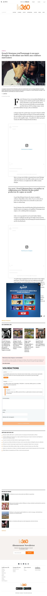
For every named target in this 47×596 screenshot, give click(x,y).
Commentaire (6, 398)
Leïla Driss (5, 93)
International (29, 12)
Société (24, 12)
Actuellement (4, 12)
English (33, 1)
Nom (4, 412)
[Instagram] (28, 564)
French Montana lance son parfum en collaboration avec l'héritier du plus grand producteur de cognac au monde (26, 190)
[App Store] (19, 588)
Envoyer (29, 552)
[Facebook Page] (18, 564)
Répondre (6, 377)
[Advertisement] (23, 28)
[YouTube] (23, 564)
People (3, 578)
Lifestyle (4, 50)
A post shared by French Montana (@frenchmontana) (27, 174)
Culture (35, 12)
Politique (14, 12)
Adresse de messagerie (8, 417)
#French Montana (6, 320)
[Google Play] (27, 588)
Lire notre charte (6, 363)
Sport (44, 12)
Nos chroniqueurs (4, 580)
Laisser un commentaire (23, 423)
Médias (39, 12)
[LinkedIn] (26, 564)
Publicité (14, 570)
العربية (44, 1)
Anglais (39, 1)
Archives (14, 571)
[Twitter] (21, 564)
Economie (19, 12)
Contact (25, 570)
